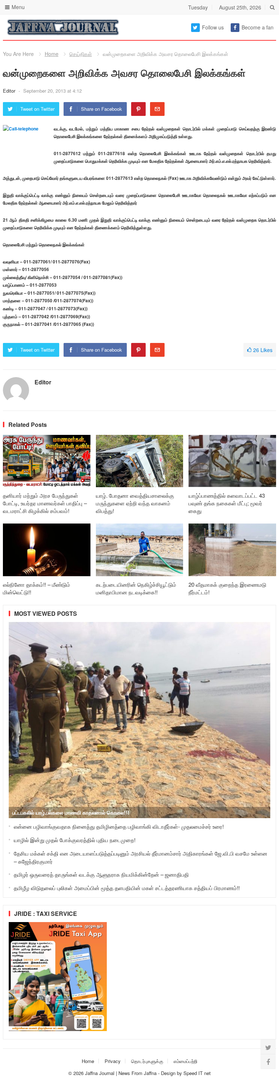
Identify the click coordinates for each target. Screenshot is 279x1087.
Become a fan (258, 27)
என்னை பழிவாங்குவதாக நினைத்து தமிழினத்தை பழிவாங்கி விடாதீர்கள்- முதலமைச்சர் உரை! (119, 826)
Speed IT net (197, 1073)
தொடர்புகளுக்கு (147, 1061)
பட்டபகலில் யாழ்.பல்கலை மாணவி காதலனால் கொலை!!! (70, 812)
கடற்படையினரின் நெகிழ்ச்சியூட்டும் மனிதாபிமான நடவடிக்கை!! (136, 588)
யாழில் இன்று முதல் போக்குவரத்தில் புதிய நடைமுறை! (75, 840)
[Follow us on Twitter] (268, 1047)
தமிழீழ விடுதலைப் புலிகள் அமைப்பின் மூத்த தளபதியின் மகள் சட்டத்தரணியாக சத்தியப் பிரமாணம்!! (127, 888)
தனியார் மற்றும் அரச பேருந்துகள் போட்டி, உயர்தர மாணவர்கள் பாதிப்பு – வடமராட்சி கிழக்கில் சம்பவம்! (45, 503)
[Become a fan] (268, 1061)
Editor (10, 90)
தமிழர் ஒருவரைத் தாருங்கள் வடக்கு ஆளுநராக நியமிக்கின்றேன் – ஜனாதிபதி (101, 874)
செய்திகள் (80, 53)
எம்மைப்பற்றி (185, 1061)
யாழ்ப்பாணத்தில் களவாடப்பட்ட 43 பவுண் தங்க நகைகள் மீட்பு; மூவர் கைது (227, 503)
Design (169, 1073)
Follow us (213, 27)
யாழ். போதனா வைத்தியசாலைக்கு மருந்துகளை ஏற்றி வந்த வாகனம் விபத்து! (135, 503)
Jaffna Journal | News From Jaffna (121, 1073)
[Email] (157, 109)
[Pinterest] (138, 109)
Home (51, 53)
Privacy (113, 1061)
